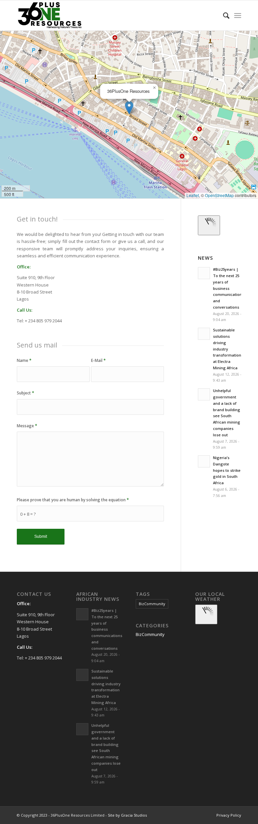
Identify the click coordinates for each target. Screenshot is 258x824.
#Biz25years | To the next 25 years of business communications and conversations (228, 288)
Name (24, 360)
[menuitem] (222, 15)
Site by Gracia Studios (127, 815)
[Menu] (237, 15)
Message (27, 426)
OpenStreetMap (219, 195)
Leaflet (192, 195)
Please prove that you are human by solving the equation (73, 500)
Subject (25, 393)
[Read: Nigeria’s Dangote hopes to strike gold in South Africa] (204, 461)
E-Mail (98, 360)
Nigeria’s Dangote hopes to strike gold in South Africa (227, 470)
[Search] (222, 15)
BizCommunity (152, 603)
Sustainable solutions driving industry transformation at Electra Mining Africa (227, 348)
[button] (129, 108)
